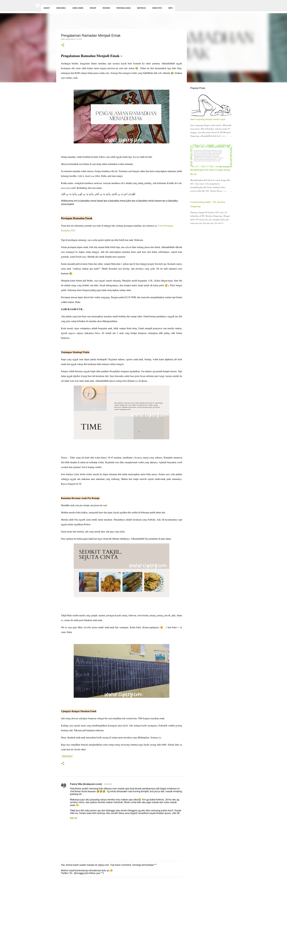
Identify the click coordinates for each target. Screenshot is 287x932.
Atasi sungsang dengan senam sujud (207, 119)
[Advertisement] (89, 909)
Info (170, 8)
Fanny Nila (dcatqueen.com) (86, 784)
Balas (73, 818)
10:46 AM (108, 784)
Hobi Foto (157, 8)
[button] (63, 45)
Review (106, 8)
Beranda (61, 8)
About (46, 8)
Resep (93, 8)
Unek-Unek (77, 8)
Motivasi (141, 8)
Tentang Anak (123, 8)
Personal (67, 756)
